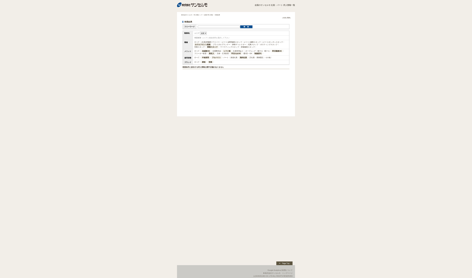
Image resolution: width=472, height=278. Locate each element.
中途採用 (205, 57)
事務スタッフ (212, 47)
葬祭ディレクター (239, 44)
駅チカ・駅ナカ (264, 51)
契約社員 (243, 57)
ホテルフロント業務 (202, 44)
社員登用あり (238, 51)
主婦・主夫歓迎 (223, 53)
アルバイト (216, 57)
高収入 (211, 53)
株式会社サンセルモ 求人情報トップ (191, 15)
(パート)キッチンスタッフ (273, 42)
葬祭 (204, 62)
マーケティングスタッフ (229, 47)
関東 (288, 18)
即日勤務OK (277, 51)
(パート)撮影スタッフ (252, 42)
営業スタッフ (199, 47)
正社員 (252, 57)
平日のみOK (236, 53)
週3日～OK (247, 53)
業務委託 (260, 57)
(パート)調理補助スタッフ (232, 42)
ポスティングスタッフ (268, 44)
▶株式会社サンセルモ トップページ (278, 273)
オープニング (250, 51)
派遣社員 (233, 57)
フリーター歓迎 (200, 53)
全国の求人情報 (208, 15)
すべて (196, 42)
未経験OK (206, 51)
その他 (268, 57)
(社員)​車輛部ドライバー (210, 42)
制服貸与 (258, 53)
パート (226, 57)
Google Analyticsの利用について (280, 270)
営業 (210, 62)
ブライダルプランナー (221, 44)
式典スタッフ (253, 44)
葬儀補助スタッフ (248, 47)
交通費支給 (216, 51)
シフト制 (227, 51)
